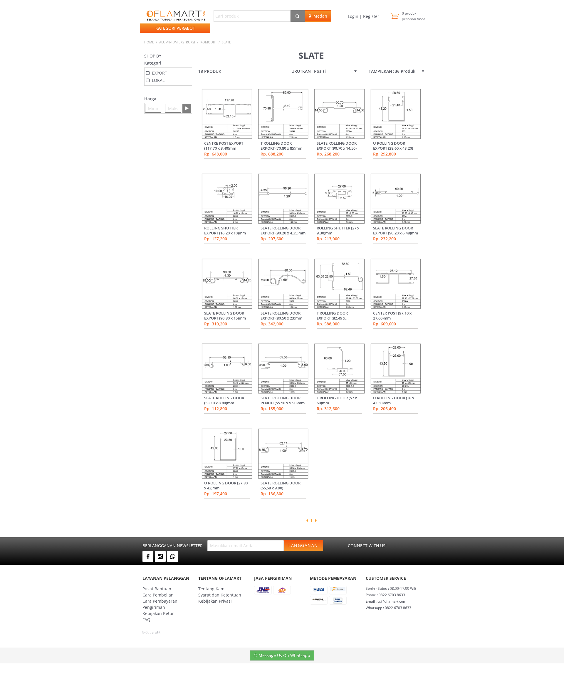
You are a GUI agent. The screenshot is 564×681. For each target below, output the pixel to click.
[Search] (298, 16)
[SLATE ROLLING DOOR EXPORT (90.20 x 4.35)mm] (283, 198)
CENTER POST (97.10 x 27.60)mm (392, 315)
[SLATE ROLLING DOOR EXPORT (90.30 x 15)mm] (227, 283)
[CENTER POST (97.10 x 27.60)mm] (396, 283)
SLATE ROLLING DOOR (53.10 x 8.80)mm (224, 400)
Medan (319, 16)
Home (149, 42)
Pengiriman (153, 607)
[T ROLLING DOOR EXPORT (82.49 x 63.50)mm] (339, 283)
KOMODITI (208, 42)
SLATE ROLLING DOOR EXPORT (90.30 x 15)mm (225, 315)
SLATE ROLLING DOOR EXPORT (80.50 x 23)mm (281, 315)
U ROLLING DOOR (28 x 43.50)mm (393, 400)
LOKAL (158, 80)
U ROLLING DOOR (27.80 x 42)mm (226, 485)
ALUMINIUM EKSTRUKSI (177, 42)
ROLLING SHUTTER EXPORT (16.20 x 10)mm (225, 230)
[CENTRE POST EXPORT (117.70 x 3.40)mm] (227, 113)
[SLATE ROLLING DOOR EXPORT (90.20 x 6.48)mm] (396, 198)
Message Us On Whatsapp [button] (283, 655)
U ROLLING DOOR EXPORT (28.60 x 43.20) (393, 146)
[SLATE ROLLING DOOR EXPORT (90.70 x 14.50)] (339, 113)
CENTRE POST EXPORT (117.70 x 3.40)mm (223, 146)
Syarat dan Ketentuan (219, 595)
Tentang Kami (212, 589)
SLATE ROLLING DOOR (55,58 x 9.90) (281, 485)
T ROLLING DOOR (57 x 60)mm (337, 400)
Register (370, 16)
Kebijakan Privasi (215, 601)
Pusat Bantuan (156, 589)
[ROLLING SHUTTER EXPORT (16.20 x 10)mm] (227, 198)
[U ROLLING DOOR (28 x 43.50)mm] (396, 368)
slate (226, 42)
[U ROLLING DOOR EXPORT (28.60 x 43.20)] (396, 113)
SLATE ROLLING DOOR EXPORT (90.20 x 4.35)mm (283, 230)
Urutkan (301, 71)
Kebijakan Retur (158, 613)
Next (315, 520)
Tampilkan (380, 71)
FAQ (146, 619)
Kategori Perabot (175, 28)
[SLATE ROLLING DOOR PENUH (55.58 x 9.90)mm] (283, 368)
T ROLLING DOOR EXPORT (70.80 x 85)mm (281, 146)
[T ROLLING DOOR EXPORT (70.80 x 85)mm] (283, 113)
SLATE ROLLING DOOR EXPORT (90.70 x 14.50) (337, 146)
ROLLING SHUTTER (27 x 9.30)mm (338, 230)
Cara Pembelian (158, 595)
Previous (307, 520)
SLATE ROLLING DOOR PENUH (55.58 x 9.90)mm (283, 400)
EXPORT (159, 73)
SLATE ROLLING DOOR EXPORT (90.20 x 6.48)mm (395, 230)
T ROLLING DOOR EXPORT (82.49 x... (333, 315)
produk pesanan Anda (413, 16)
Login (354, 16)
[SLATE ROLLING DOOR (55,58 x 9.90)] (283, 453)
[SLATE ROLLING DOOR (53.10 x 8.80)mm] (227, 368)
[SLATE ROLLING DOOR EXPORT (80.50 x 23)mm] (283, 283)
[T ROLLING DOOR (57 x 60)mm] (339, 368)
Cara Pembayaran (159, 601)
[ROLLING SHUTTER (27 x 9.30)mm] (339, 198)
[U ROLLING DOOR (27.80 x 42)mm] (227, 453)
